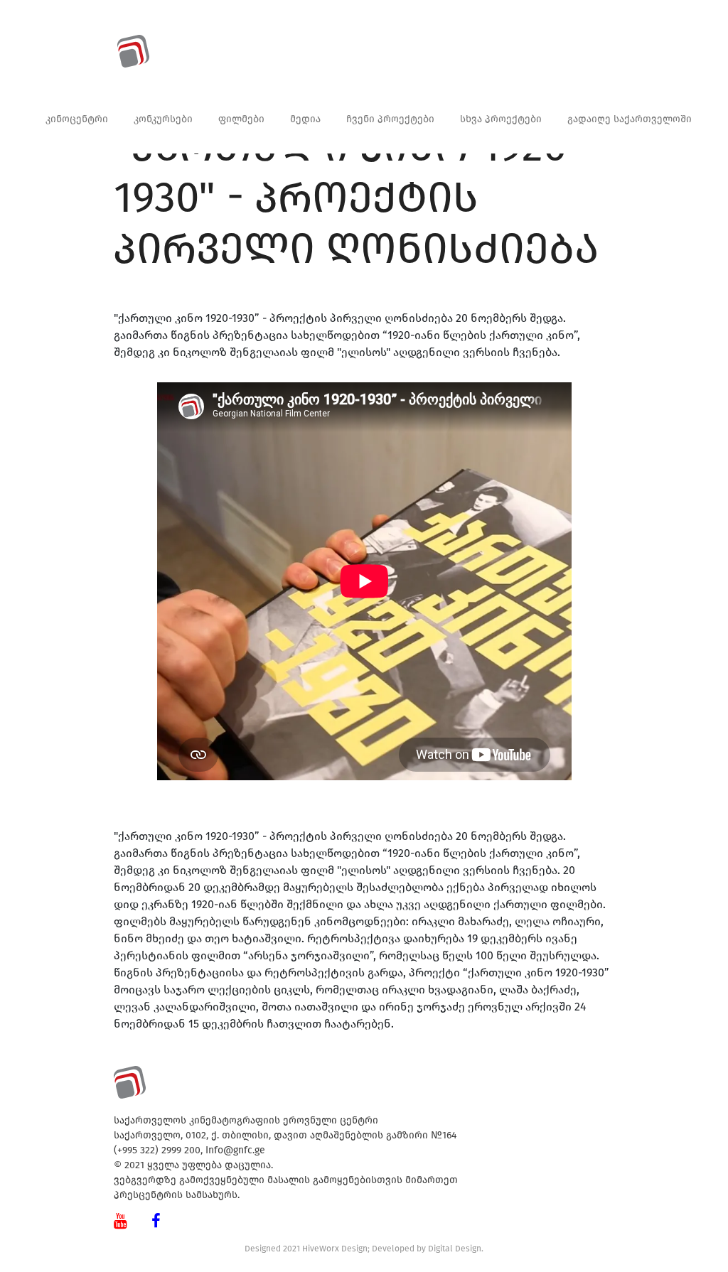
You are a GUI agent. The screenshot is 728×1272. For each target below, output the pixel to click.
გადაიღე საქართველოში (629, 119)
